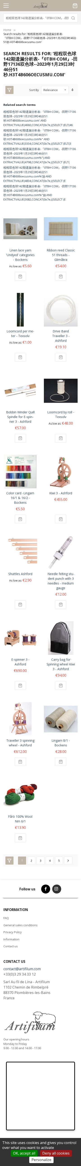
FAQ (6, 918)
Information (11, 939)
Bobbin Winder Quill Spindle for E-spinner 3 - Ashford (20, 417)
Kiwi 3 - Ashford (60, 493)
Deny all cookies (56, 1153)
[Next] (68, 860)
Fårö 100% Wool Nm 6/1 (20, 818)
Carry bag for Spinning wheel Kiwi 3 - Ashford (61, 664)
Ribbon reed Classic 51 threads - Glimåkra (61, 255)
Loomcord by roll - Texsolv (60, 414)
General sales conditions (20, 925)
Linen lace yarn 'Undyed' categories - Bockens (20, 255)
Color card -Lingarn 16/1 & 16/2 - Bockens (20, 498)
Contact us (10, 946)
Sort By (34, 90)
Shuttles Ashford (20, 574)
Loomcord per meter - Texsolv (20, 333)
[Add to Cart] (20, 276)
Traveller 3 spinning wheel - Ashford (20, 742)
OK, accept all (24, 1153)
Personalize (41, 1159)
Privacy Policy (12, 932)
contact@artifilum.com (22, 968)
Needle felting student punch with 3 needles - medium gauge (60, 581)
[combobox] (40, 17)
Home (7, 30)
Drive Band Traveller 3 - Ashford (61, 336)
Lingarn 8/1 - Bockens (61, 742)
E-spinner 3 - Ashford (20, 661)
